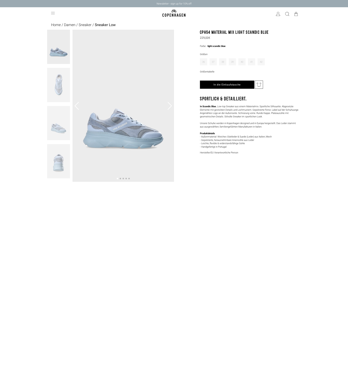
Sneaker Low (105, 25)
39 (232, 61)
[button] (117, 178)
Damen (69, 25)
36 (203, 61)
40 (242, 61)
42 (261, 61)
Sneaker (85, 25)
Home (56, 25)
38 (222, 61)
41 (251, 61)
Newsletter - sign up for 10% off (174, 3)
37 (213, 61)
